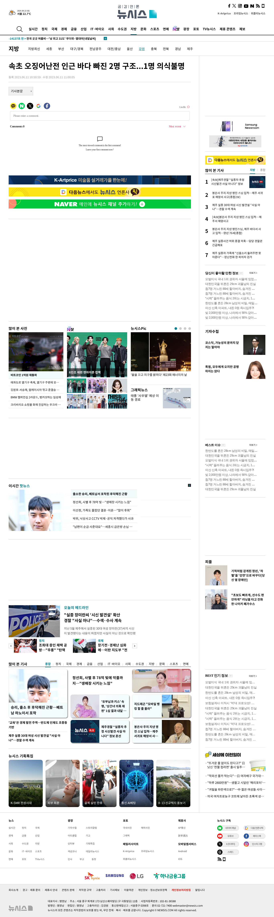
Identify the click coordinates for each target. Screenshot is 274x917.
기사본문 (17, 91)
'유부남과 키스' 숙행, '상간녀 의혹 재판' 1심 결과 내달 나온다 (113, 706)
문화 (143, 28)
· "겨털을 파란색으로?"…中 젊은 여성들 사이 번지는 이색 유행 (235, 789)
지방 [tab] (252, 170)
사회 (111, 28)
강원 (142, 48)
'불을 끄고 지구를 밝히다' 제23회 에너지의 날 (159, 375)
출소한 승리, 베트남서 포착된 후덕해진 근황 (100, 494)
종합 (48, 664)
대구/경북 (76, 48)
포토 (196, 28)
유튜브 (230, 836)
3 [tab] (185, 328)
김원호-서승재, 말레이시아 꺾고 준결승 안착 (36, 390)
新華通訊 (183, 835)
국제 (54, 28)
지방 (134, 28)
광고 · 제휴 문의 (31, 890)
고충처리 (101, 890)
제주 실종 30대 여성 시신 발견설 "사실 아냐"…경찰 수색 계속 (34, 737)
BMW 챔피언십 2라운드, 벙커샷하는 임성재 (36, 397)
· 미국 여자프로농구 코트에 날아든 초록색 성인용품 (235, 796)
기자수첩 (212, 331)
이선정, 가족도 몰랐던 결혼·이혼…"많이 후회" (102, 510)
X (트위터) (230, 844)
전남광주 (95, 48)
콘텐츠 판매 (68, 890)
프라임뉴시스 (241, 13)
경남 (178, 48)
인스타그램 (257, 844)
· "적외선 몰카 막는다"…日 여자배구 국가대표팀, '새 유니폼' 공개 (235, 776)
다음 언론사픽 (257, 828)
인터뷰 (71, 843)
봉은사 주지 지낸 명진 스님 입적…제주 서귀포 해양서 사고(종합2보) (146, 731)
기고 (88, 835)
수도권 (122, 28)
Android (182, 851)
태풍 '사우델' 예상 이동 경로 (145, 397)
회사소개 (13, 890)
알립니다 (200, 890)
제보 (242, 28)
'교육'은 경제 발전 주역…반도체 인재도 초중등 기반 (38, 724)
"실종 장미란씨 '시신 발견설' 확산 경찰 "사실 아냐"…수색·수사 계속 (93, 617)
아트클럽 (72, 835)
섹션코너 (72, 851)
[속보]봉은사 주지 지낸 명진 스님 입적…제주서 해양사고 (50, 38)
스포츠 (154, 28)
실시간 (33, 28)
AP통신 (182, 827)
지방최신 (34, 48)
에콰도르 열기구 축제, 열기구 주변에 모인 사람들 (37, 382)
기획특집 (90, 843)
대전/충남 (114, 48)
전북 (166, 48)
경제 (64, 28)
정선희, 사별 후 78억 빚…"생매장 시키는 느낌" (102, 502)
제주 (190, 48)
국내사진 (127, 827)
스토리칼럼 (91, 827)
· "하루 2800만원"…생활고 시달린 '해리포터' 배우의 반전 (235, 783)
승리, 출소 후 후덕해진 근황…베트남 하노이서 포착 (37, 710)
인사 (70, 859)
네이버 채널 (230, 828)
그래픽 (126, 835)
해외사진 (145, 827)
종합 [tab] (262, 170)
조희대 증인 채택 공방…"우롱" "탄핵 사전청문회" (53, 649)
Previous (11, 646)
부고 (82, 859)
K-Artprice (224, 13)
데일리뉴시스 (92, 851)
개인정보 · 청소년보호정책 (152, 890)
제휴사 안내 (51, 890)
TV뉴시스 (209, 28)
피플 (208, 561)
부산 (61, 48)
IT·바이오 (97, 28)
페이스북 (257, 836)
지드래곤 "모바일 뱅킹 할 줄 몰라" (147, 706)
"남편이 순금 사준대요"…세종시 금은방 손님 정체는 (104, 526)
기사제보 (115, 890)
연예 (166, 28)
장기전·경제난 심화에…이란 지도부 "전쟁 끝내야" (112, 649)
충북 (154, 48)
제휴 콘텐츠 (227, 28)
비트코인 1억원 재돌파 (24, 375)
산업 (84, 28)
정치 (45, 28)
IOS (180, 859)
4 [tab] (189, 328)
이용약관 (129, 890)
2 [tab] (180, 328)
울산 (130, 48)
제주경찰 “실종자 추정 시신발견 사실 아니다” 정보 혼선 (114, 731)
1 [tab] (176, 328)
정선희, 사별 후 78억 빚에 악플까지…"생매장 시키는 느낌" (97, 680)
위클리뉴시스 (258, 13)
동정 (94, 859)
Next (134, 646)
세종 (49, 48)
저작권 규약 (85, 890)
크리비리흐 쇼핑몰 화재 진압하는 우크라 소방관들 (37, 405)
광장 (186, 28)
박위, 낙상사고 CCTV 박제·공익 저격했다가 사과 (103, 518)
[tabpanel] (161, 357)
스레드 (230, 852)
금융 (74, 28)
